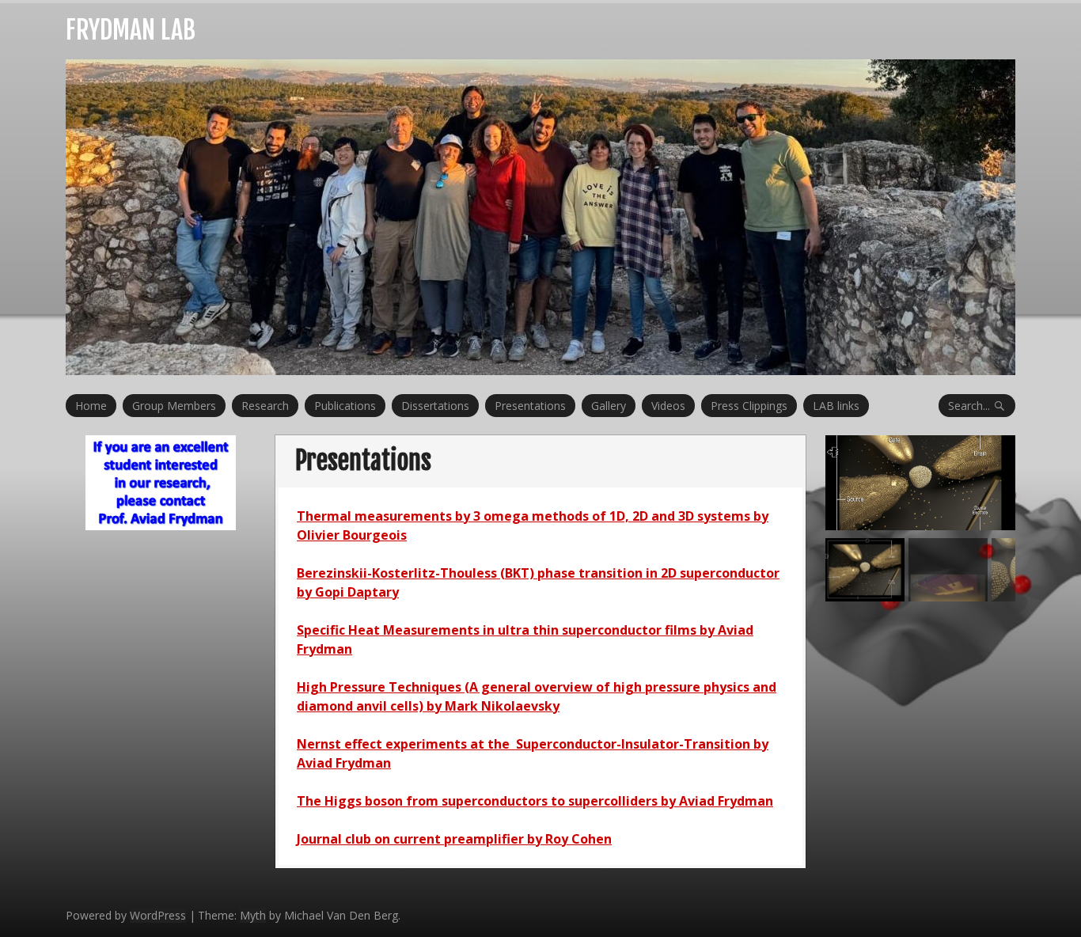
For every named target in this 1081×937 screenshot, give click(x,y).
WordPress (158, 915)
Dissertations (435, 405)
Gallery (608, 405)
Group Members (174, 405)
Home (91, 405)
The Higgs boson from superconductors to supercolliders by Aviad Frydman (535, 801)
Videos (668, 405)
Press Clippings (749, 405)
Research (265, 405)
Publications (345, 405)
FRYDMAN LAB (130, 30)
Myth (253, 915)
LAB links (836, 405)
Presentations (530, 405)
